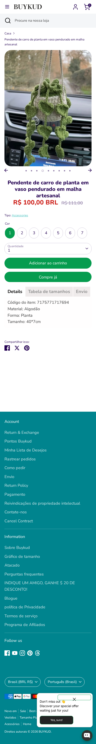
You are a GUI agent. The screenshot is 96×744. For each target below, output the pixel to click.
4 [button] (43, 171)
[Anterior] (6, 170)
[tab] (14, 291)
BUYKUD (45, 731)
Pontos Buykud (18, 441)
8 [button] (64, 170)
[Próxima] (90, 170)
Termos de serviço (21, 616)
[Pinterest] (30, 653)
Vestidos (10, 717)
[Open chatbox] (87, 735)
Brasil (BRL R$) (20, 681)
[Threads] (37, 653)
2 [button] (31, 170)
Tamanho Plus (29, 717)
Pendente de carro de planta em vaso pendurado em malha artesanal (44, 41)
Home (27, 724)
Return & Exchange (21, 432)
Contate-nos (15, 512)
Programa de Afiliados (24, 624)
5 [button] (48, 170)
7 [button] (59, 170)
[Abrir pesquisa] (7, 20)
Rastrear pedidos (20, 459)
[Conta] (75, 5)
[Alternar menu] (7, 6)
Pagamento (14, 494)
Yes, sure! (56, 720)
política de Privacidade (24, 607)
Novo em (10, 711)
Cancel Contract (18, 521)
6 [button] (53, 170)
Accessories (20, 215)
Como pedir (14, 467)
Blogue (10, 598)
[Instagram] (22, 653)
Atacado (12, 565)
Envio (9, 476)
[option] (48, 108)
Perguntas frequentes (24, 574)
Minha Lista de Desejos (25, 450)
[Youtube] (14, 653)
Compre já (48, 277)
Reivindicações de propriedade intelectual (42, 503)
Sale (23, 711)
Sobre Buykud (17, 547)
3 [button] (37, 170)
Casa (7, 33)
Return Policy (16, 485)
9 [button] (70, 170)
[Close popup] (74, 697)
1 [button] (26, 170)
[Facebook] (7, 653)
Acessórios (12, 724)
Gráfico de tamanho (22, 556)
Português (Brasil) (62, 681)
